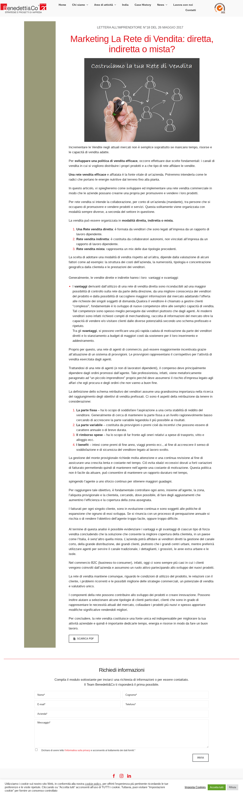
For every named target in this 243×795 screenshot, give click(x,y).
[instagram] (121, 776)
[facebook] (114, 776)
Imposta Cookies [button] (195, 787)
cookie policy (93, 783)
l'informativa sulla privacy (77, 750)
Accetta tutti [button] (216, 787)
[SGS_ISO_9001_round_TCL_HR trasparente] (220, 4)
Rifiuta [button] (232, 787)
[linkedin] (129, 776)
